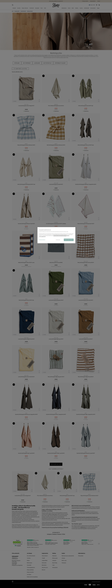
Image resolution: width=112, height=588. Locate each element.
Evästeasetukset (42, 239)
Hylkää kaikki (58, 239)
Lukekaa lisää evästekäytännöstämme (60, 235)
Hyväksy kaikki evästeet (68, 239)
